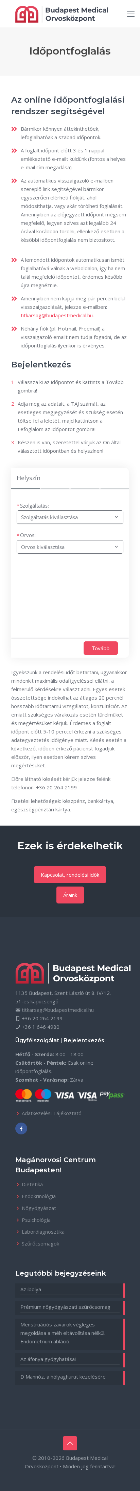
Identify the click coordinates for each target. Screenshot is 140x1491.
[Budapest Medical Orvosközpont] (61, 13)
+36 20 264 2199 (56, 787)
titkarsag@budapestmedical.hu (57, 315)
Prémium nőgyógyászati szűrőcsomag (65, 1306)
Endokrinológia (39, 1196)
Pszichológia (36, 1219)
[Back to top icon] (70, 1443)
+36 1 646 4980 (40, 1026)
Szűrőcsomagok (40, 1243)
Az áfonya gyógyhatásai (48, 1359)
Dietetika (32, 1184)
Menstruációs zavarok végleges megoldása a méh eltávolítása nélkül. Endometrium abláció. (62, 1333)
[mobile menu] (131, 13)
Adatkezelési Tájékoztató (52, 1113)
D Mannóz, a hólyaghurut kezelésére (63, 1376)
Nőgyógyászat (39, 1208)
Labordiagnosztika (43, 1231)
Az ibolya (30, 1289)
